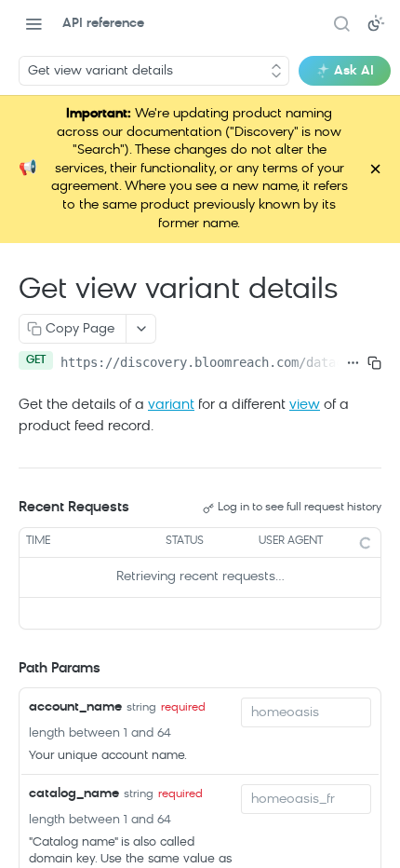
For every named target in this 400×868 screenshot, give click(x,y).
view (304, 406)
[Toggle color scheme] (376, 23)
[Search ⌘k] (341, 23)
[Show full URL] (353, 362)
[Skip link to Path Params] (5, 669)
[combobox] (306, 712)
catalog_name (74, 794)
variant (171, 406)
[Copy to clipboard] (374, 362)
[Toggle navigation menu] (33, 23)
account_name (75, 707)
